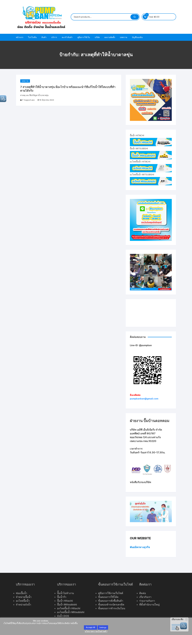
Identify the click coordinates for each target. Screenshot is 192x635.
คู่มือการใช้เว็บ (83, 37)
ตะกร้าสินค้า (67, 37)
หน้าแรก (19, 37)
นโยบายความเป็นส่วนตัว (96, 631)
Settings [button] (102, 627)
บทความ (123, 37)
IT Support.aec (28, 100)
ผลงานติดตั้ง (109, 37)
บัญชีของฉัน (137, 37)
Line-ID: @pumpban (141, 345)
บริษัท (97, 37)
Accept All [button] (90, 627)
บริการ (54, 37)
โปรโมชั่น (32, 37)
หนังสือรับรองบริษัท (140, 482)
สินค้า (44, 37)
